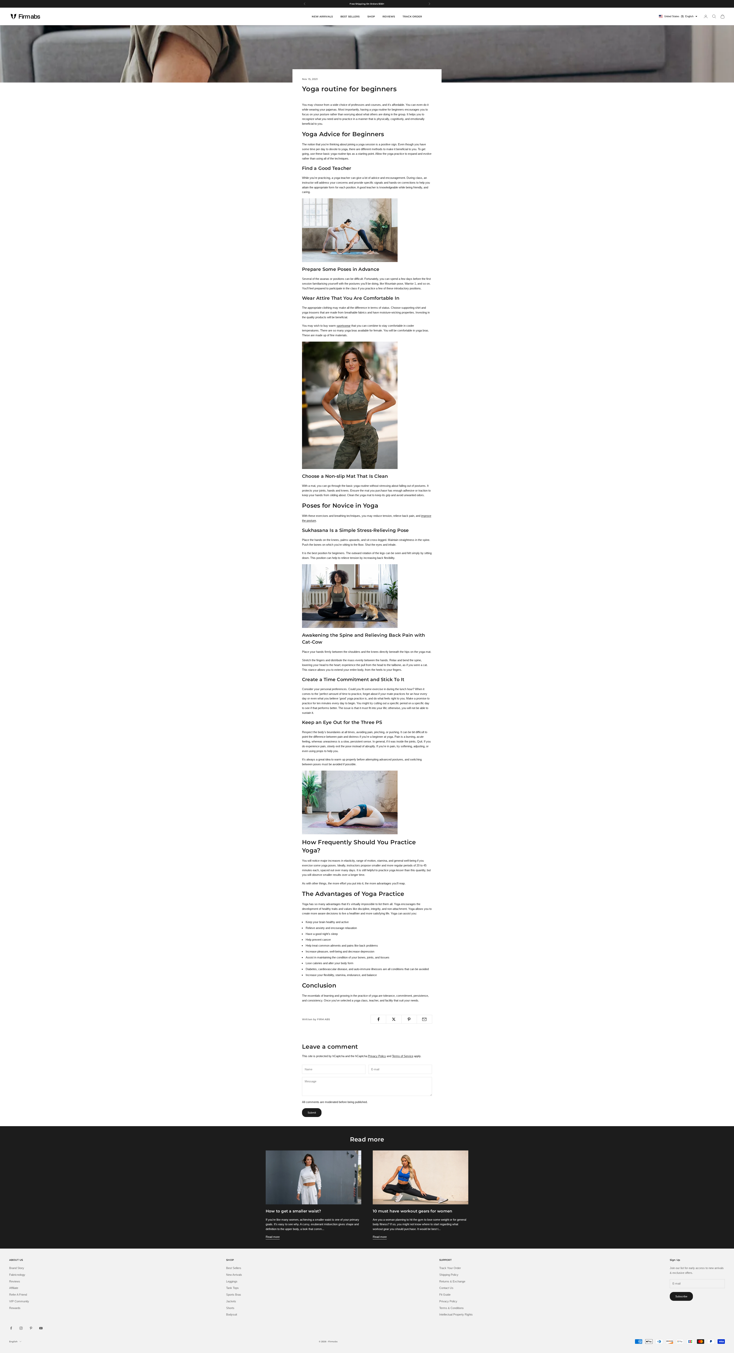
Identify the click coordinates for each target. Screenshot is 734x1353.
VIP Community (19, 1301)
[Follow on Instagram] (21, 1328)
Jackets (231, 1301)
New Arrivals (234, 1274)
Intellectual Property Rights (456, 1314)
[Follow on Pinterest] (31, 1328)
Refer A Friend (18, 1294)
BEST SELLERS (350, 16)
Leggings (231, 1281)
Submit (312, 1112)
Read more (273, 1236)
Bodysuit (231, 1314)
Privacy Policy (377, 1056)
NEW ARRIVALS (322, 16)
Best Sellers (233, 1268)
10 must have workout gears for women (412, 1211)
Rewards (14, 1308)
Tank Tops (232, 1288)
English (13, 1341)
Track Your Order (450, 1268)
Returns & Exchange (452, 1281)
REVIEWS (388, 16)
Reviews (14, 1281)
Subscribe (681, 1296)
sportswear (344, 325)
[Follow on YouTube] (41, 1328)
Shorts (230, 1308)
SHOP (371, 16)
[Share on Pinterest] (409, 1019)
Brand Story (16, 1268)
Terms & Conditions (451, 1308)
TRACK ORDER (412, 16)
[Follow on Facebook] (11, 1328)
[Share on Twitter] (393, 1019)
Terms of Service (402, 1056)
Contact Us (446, 1288)
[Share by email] (424, 1019)
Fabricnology (17, 1274)
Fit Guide (445, 1294)
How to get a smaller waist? (293, 1211)
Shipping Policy (448, 1274)
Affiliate (13, 1288)
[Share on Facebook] (378, 1019)
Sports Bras (233, 1294)
